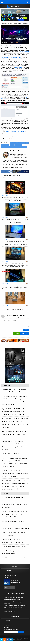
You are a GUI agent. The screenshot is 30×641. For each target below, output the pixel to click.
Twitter (7, 623)
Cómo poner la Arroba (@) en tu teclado (14, 546)
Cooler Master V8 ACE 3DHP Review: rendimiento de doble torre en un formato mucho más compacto (15, 473)
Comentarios (11, 138)
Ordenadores (9, 23)
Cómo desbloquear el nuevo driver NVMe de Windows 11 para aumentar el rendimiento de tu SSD (14, 514)
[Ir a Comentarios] (17, 42)
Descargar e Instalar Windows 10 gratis (12, 599)
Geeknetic (4, 23)
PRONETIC (22, 638)
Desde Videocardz (24, 51)
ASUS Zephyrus (11, 147)
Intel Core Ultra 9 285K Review (11, 454)
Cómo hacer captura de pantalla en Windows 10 (14, 597)
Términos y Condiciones (9, 573)
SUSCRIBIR (21, 632)
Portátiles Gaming (21, 142)
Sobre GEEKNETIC (7, 570)
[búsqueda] (28, 2)
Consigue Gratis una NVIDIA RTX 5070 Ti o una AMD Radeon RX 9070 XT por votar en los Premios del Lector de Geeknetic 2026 (15, 199)
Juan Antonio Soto (6, 42)
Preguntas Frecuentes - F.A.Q (10, 575)
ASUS (27, 142)
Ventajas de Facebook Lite (9, 611)
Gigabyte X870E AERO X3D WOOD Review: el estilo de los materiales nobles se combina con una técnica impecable (14, 411)
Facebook (8, 620)
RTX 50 (25, 147)
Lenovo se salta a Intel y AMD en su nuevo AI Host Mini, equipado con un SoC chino (15, 308)
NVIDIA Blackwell (19, 147)
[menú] (2, 2)
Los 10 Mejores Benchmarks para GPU (13, 558)
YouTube (7, 625)
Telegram (8, 627)
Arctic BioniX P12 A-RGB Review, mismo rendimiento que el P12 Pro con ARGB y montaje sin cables (14, 434)
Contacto (6, 577)
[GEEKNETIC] (15, 6)
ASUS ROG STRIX (4, 147)
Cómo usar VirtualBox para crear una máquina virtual (15, 605)
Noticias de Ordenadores (17, 23)
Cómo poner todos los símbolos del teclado (15, 528)
